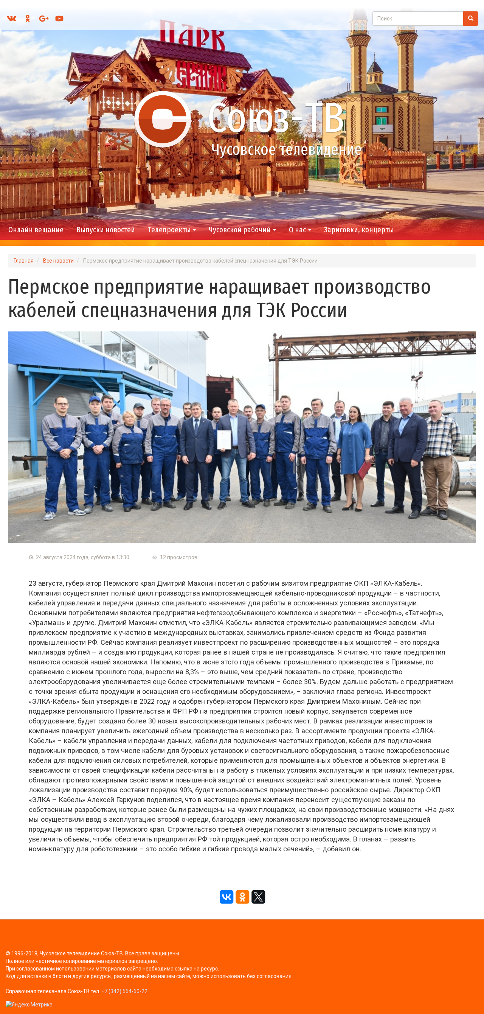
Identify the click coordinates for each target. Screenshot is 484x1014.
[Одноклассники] (242, 897)
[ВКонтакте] (226, 897)
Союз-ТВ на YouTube (59, 18)
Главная (24, 261)
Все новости (58, 261)
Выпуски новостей (105, 230)
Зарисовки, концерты (359, 230)
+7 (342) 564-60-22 (124, 991)
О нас (298, 230)
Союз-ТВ (275, 117)
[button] (242, 437)
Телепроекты (170, 230)
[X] (258, 897)
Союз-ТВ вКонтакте (12, 18)
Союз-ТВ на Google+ (43, 18)
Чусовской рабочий (240, 230)
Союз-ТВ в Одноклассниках (28, 18)
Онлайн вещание (36, 230)
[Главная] (166, 119)
